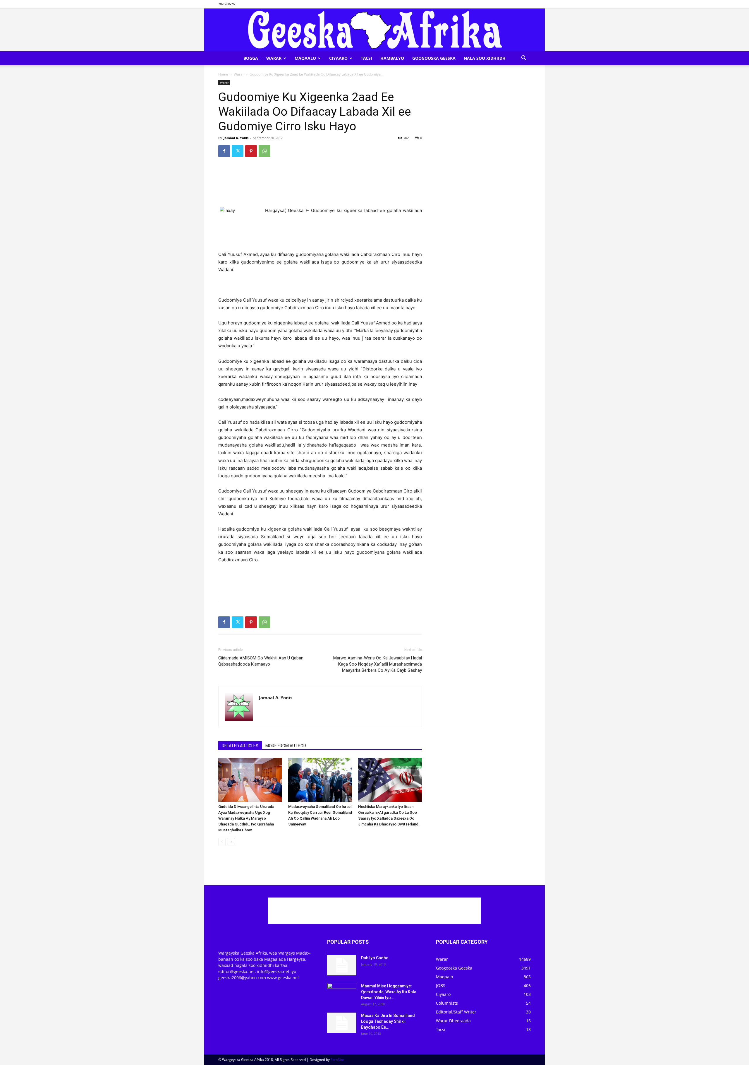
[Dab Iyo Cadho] (341, 965)
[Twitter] (237, 151)
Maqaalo (305, 58)
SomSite (337, 1059)
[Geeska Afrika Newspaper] (374, 29)
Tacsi (366, 58)
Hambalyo (392, 58)
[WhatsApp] (264, 151)
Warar (273, 58)
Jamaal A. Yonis (236, 138)
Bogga (250, 58)
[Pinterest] (251, 151)
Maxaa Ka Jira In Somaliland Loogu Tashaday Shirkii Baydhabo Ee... (388, 1021)
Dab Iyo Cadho (375, 957)
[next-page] (231, 841)
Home (223, 74)
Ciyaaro (338, 58)
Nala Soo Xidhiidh (485, 58)
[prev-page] (222, 841)
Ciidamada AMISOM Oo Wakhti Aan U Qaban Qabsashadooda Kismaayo (260, 661)
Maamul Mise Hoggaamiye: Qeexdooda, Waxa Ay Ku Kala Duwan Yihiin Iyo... (388, 992)
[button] (524, 58)
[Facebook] (224, 151)
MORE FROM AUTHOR (285, 745)
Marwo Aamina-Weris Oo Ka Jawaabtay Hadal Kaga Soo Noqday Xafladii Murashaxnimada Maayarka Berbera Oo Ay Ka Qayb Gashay (377, 664)
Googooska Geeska (434, 58)
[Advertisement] (320, 176)
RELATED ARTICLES (240, 745)
